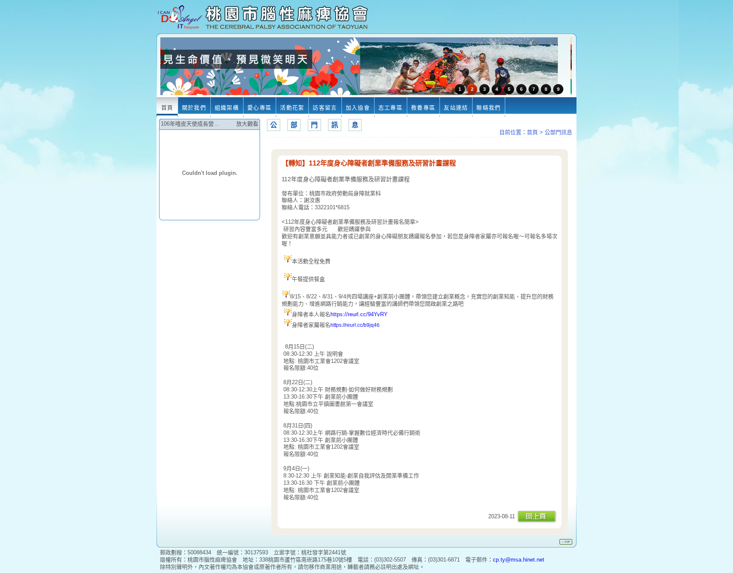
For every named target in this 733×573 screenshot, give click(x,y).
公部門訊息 (558, 132)
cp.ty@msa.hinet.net (518, 559)
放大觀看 (247, 124)
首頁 (532, 132)
